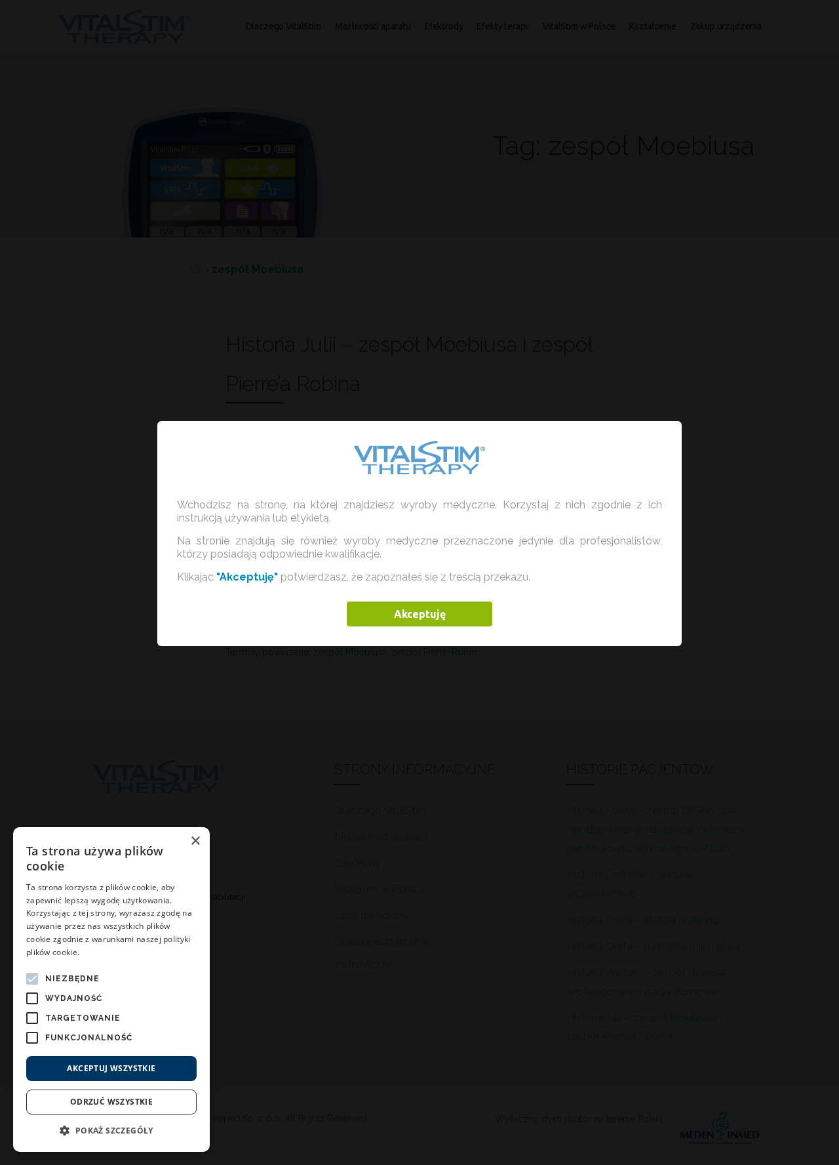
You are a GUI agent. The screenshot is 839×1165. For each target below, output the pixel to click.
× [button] (195, 841)
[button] (111, 1131)
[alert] (111, 989)
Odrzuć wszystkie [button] (111, 1101)
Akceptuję (420, 614)
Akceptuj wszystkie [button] (111, 1068)
